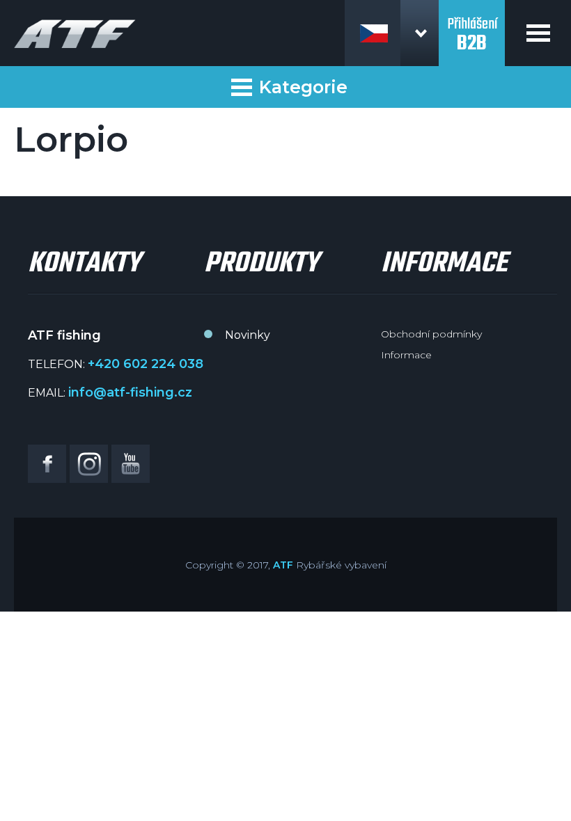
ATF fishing (75, 33)
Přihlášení (472, 26)
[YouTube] (130, 464)
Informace (406, 355)
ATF (283, 565)
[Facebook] (47, 464)
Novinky (247, 335)
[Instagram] (89, 464)
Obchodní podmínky (431, 334)
